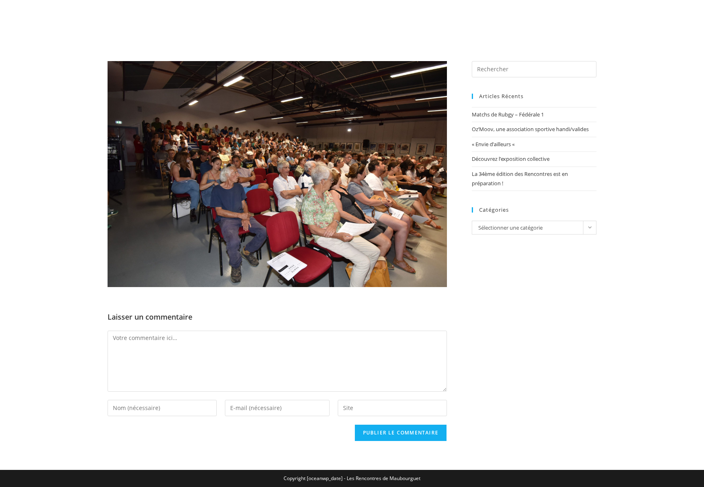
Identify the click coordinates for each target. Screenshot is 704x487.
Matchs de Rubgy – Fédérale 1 (508, 114)
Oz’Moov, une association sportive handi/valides (530, 129)
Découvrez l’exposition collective (511, 158)
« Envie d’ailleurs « (494, 144)
